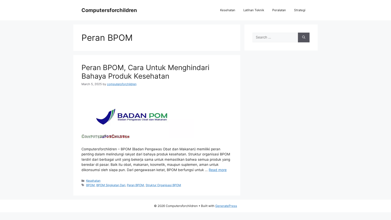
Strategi (299, 10)
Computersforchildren (109, 10)
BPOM (90, 185)
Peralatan (279, 10)
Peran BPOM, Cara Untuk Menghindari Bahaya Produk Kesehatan (145, 71)
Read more (218, 170)
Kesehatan (227, 10)
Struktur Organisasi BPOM (163, 185)
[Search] (304, 37)
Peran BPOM (135, 185)
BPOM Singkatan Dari (110, 185)
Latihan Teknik (253, 10)
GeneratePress (226, 206)
